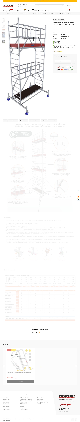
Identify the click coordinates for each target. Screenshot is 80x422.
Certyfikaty (39, 403)
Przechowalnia (40, 400)
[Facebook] (72, 419)
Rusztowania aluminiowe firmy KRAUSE (29, 13)
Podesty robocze (6, 400)
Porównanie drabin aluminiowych (26, 400)
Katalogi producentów (24, 409)
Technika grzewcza (6, 409)
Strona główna (5, 13)
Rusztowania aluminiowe (19, 13)
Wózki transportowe (6, 408)
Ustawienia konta (40, 399)
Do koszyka (21, 381)
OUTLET (35, 10)
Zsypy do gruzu (6, 403)
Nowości (20, 10)
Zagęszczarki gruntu (6, 406)
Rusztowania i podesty (11, 13)
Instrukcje (39, 405)
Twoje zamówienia (40, 397)
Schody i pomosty (6, 402)
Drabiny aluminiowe (6, 397)
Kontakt (41, 10)
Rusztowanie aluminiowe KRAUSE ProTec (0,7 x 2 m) (43, 13)
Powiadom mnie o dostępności (64, 61)
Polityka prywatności (24, 402)
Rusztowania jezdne (6, 399)
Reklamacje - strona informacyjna (26, 397)
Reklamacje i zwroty (23, 403)
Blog (48, 10)
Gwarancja (22, 405)
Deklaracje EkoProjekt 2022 (42, 402)
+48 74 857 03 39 (23, 4)
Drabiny (21, 408)
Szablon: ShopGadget (6, 420)
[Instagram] (76, 419)
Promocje (12, 10)
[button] (76, 1)
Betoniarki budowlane (7, 405)
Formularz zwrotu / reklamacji (25, 399)
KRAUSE (63, 38)
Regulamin (22, 406)
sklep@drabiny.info (23, 6)
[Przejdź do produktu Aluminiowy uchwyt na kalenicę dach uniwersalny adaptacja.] (20, 359)
